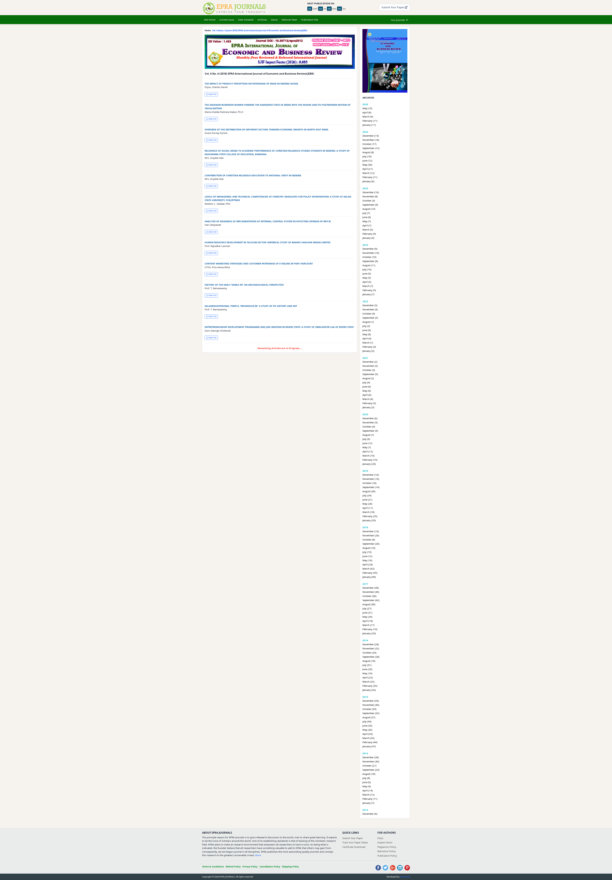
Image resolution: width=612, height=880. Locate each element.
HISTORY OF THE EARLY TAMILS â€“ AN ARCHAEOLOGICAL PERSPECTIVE (244, 284)
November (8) (370, 196)
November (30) (370, 761)
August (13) (368, 208)
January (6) (368, 181)
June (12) (367, 160)
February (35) (369, 572)
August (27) (368, 717)
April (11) (367, 507)
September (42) (370, 600)
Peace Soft (405, 876)
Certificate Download (353, 846)
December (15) (370, 135)
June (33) (367, 725)
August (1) (368, 321)
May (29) (367, 616)
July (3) (366, 326)
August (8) (368, 152)
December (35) (370, 700)
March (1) (367, 342)
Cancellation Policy (269, 866)
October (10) (369, 257)
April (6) (366, 394)
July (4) (366, 382)
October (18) (369, 483)
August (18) (368, 660)
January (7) (368, 294)
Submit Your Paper (393, 7)
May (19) (367, 673)
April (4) (366, 338)
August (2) (368, 378)
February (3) (369, 346)
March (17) (368, 625)
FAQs (380, 838)
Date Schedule (246, 19)
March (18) (368, 512)
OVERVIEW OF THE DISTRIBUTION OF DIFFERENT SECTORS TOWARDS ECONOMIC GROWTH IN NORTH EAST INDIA (266, 129)
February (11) (369, 120)
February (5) (369, 290)
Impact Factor (385, 842)
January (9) (368, 237)
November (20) (370, 535)
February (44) (369, 742)
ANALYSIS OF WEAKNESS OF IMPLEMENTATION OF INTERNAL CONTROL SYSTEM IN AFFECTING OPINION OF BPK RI (268, 221)
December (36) (370, 587)
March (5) (367, 229)
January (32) (369, 689)
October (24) (369, 652)
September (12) (370, 148)
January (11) (369, 124)
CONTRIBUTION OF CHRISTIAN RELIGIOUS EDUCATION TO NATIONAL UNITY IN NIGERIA (253, 175)
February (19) (369, 629)
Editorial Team (289, 19)
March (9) (367, 116)
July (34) (367, 721)
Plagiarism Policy (386, 846)
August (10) (368, 547)
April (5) (366, 281)
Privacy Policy (250, 866)
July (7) (366, 213)
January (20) (369, 463)
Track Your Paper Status (355, 842)
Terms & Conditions (213, 866)
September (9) (370, 204)
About (274, 19)
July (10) (367, 269)
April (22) (367, 677)
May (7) (366, 221)
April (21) (367, 168)
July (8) (366, 778)
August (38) (368, 604)
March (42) (368, 568)
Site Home (209, 19)
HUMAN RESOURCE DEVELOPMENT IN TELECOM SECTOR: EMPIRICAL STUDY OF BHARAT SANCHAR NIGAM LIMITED (267, 242)
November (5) (370, 365)
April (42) (367, 733)
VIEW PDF (212, 94)
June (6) (366, 330)
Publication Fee (309, 19)
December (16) (370, 192)
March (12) (368, 173)
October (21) (369, 765)
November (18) (370, 139)
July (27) (367, 608)
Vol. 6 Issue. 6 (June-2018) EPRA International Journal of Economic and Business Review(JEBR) (259, 30)
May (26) (367, 729)
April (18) (367, 620)
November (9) (370, 309)
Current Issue (226, 19)
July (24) (367, 495)
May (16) (367, 560)
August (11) (368, 265)
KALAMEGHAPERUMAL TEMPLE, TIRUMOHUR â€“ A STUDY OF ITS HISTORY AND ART (251, 305)
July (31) (367, 665)
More (258, 855)
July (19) (367, 552)
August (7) (368, 434)
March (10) (368, 455)
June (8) (366, 217)
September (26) (370, 543)
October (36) (369, 596)
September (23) (370, 769)
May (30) (367, 164)
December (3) (369, 305)
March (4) (367, 399)
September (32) (370, 713)
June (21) (367, 499)
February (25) (369, 516)
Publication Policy (387, 855)
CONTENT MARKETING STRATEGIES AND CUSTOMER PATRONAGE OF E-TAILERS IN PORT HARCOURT (259, 263)
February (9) (369, 233)
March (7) (367, 286)
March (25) (368, 681)
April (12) (367, 451)
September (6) (370, 261)
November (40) (370, 591)
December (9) (369, 248)
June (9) (366, 273)
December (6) (369, 418)
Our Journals (398, 20)
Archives (262, 19)
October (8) (368, 539)
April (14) (367, 790)
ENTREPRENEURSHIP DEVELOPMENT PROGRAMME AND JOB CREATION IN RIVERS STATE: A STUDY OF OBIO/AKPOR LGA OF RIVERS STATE (279, 327)
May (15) (367, 108)
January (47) (369, 746)
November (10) (370, 252)
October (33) (369, 709)
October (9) (368, 313)
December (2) (369, 361)
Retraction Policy (386, 851)
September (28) (370, 656)
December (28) (370, 644)
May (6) (366, 390)
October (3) (368, 200)
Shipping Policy (290, 866)
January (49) (369, 576)
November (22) (370, 648)
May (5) (366, 277)
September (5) (370, 317)
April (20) (367, 564)
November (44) (370, 704)
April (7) (366, 225)
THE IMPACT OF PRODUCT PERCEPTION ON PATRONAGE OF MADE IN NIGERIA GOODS (251, 83)
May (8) (366, 334)
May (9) (366, 786)
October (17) (369, 144)
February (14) (369, 459)
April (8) (366, 112)
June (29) (367, 669)
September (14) (370, 487)
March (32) (368, 738)
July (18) (367, 156)
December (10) (370, 531)
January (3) (368, 350)
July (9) (366, 439)
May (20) (367, 503)
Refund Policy (233, 866)
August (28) (368, 491)
